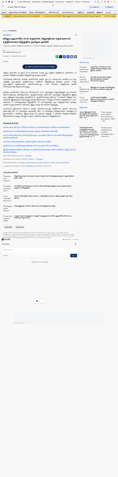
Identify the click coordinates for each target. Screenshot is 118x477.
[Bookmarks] (9, 1)
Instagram (34, 162)
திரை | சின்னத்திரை (37, 12)
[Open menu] (3, 1)
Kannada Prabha (36, 1)
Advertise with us (88, 58)
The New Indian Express (24, 1)
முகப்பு (4, 12)
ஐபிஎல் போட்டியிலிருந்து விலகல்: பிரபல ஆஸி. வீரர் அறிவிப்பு (31, 145)
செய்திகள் (7, 35)
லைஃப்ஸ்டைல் (68, 12)
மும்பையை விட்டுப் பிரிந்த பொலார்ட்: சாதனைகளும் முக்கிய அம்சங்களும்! (36, 127)
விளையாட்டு (53, 12)
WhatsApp (40, 159)
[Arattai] (98, 1)
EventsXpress (86, 1)
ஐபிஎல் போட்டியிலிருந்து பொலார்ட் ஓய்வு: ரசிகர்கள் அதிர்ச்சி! (30, 131)
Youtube (40, 162)
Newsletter (28, 156)
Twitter (28, 162)
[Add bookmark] (76, 35)
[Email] (71, 56)
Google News (65, 162)
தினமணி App (30, 166)
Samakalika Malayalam (48, 1)
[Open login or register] (12, 1)
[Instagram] (102, 2)
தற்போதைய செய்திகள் (18, 12)
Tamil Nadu (8, 227)
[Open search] (6, 1)
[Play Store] (115, 2)
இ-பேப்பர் (110, 7)
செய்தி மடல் (95, 7)
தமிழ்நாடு (90, 12)
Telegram (46, 162)
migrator (5, 61)
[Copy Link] (75, 56)
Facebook (22, 162)
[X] (105, 2)
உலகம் (108, 12)
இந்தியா (100, 12)
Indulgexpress (70, 1)
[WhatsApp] (112, 2)
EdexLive (77, 1)
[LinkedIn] (68, 56)
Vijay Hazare (20, 227)
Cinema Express (60, 1)
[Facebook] (95, 2)
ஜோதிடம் (80, 12)
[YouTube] (108, 2)
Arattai (58, 162)
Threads (52, 162)
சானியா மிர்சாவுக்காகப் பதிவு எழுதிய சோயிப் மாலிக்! (27, 141)
